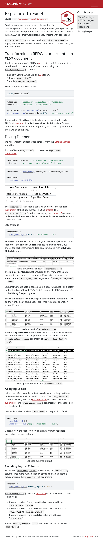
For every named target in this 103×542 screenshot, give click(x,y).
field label (41, 493)
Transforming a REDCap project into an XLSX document (86, 22)
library (10, 93)
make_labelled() (60, 396)
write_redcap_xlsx (16, 113)
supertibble (10, 153)
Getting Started (62, 141)
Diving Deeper (85, 31)
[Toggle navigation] (94, 4)
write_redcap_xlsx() (15, 40)
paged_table (26, 180)
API (41, 74)
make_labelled (16, 421)
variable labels (39, 399)
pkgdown (88, 536)
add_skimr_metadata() (54, 40)
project (42, 63)
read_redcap (32, 110)
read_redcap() (24, 78)
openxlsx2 (57, 213)
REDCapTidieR (13, 3)
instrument (19, 123)
